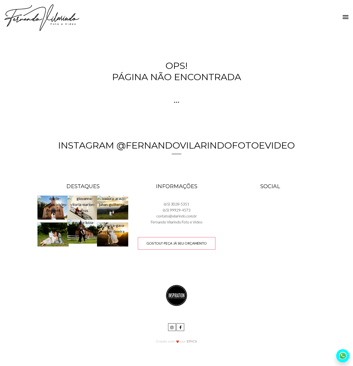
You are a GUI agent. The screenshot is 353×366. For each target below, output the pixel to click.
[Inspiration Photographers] (176, 295)
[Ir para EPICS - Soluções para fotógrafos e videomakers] (176, 341)
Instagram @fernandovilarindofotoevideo (176, 145)
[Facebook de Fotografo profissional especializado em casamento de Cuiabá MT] (180, 326)
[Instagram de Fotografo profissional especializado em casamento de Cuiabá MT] (172, 326)
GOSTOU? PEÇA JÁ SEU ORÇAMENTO (176, 243)
